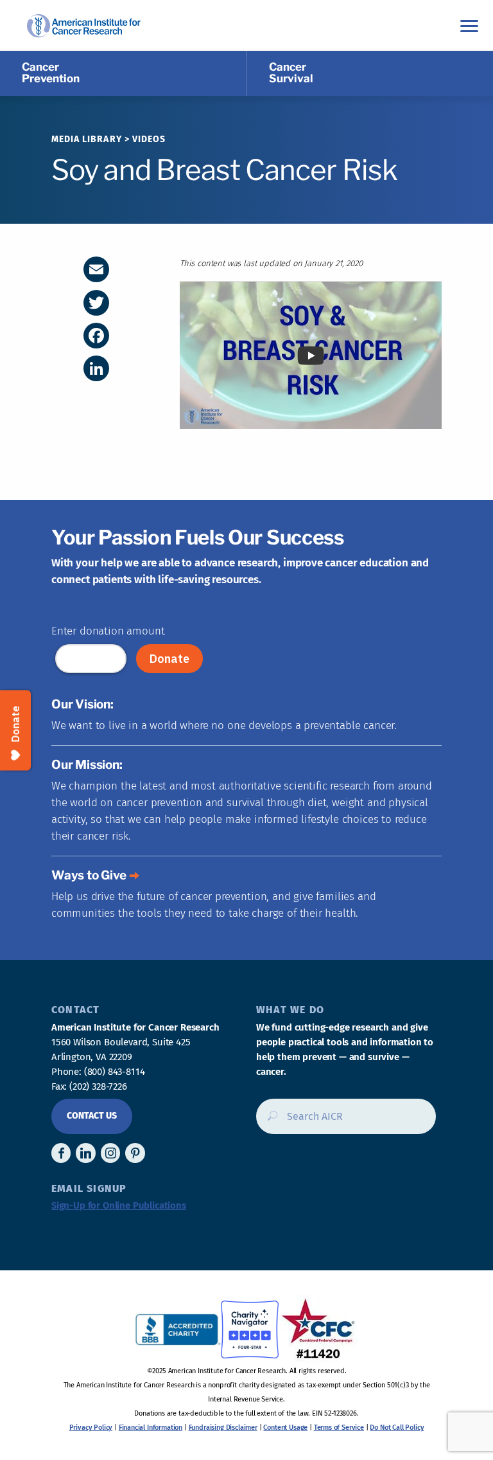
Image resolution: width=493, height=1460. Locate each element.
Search (268, 1121)
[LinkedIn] (96, 368)
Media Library (86, 139)
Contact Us (92, 1115)
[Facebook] (96, 335)
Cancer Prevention (51, 72)
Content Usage (285, 1427)
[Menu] (469, 25)
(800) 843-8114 (114, 1071)
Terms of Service (339, 1427)
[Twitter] (96, 303)
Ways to (88, 875)
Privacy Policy (91, 1427)
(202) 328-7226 (98, 1086)
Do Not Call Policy (397, 1427)
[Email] (96, 269)
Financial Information (150, 1427)
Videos (149, 139)
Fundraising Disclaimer (223, 1427)
